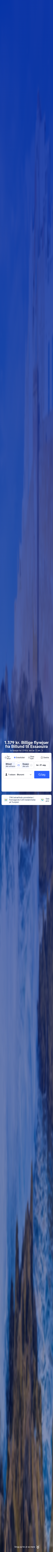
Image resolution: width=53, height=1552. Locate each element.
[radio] (8, 758)
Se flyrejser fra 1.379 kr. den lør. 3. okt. (25, 751)
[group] (11, 765)
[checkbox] (45, 758)
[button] (48, 3)
